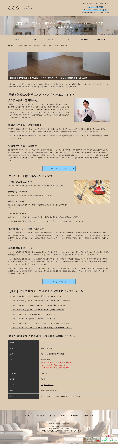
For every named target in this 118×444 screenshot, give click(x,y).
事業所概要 (84, 39)
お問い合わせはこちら (59, 282)
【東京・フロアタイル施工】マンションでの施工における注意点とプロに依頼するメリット (41, 328)
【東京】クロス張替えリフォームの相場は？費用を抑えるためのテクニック (36, 296)
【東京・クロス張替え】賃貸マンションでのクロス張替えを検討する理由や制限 (37, 310)
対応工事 (50, 39)
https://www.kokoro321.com (49, 390)
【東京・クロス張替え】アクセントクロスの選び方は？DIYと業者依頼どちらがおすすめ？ (41, 301)
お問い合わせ (101, 39)
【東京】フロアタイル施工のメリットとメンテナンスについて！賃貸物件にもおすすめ (40, 323)
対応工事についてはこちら (59, 169)
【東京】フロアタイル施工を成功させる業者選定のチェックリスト (33, 319)
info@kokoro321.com (47, 385)
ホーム (17, 39)
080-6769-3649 (45, 360)
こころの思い (33, 39)
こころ (59, 421)
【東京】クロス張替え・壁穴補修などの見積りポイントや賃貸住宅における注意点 (38, 305)
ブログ (67, 39)
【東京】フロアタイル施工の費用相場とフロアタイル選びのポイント (34, 314)
